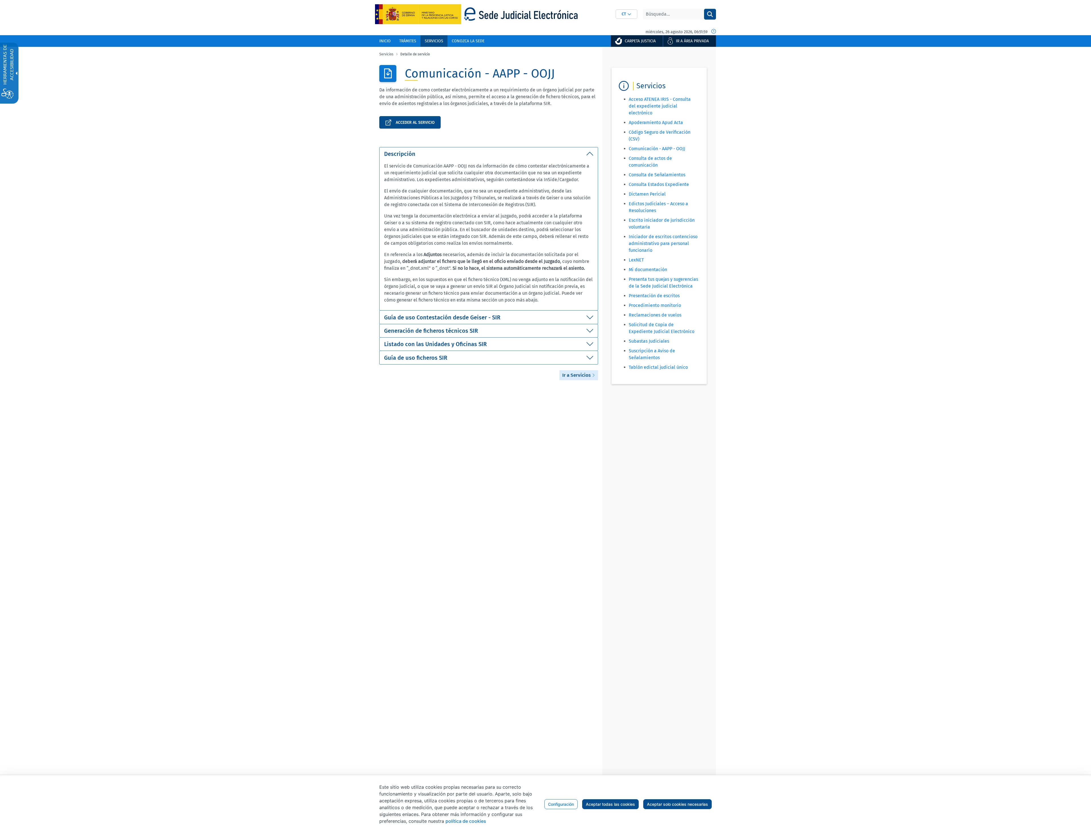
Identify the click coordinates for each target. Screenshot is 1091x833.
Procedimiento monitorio (655, 305)
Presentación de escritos (654, 295)
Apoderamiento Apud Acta (656, 122)
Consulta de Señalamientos (657, 174)
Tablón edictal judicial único (658, 367)
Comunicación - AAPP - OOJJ (657, 148)
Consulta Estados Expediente (659, 184)
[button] (626, 14)
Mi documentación (648, 269)
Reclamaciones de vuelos (655, 315)
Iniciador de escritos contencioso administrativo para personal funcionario (663, 243)
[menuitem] (385, 41)
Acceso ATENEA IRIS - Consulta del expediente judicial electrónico (660, 106)
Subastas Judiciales (649, 341)
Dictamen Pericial (647, 194)
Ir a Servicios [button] (577, 375)
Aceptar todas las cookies (610, 804)
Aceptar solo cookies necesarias (677, 804)
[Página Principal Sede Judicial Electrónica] (521, 14)
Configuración (561, 804)
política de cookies (465, 821)
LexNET (636, 260)
